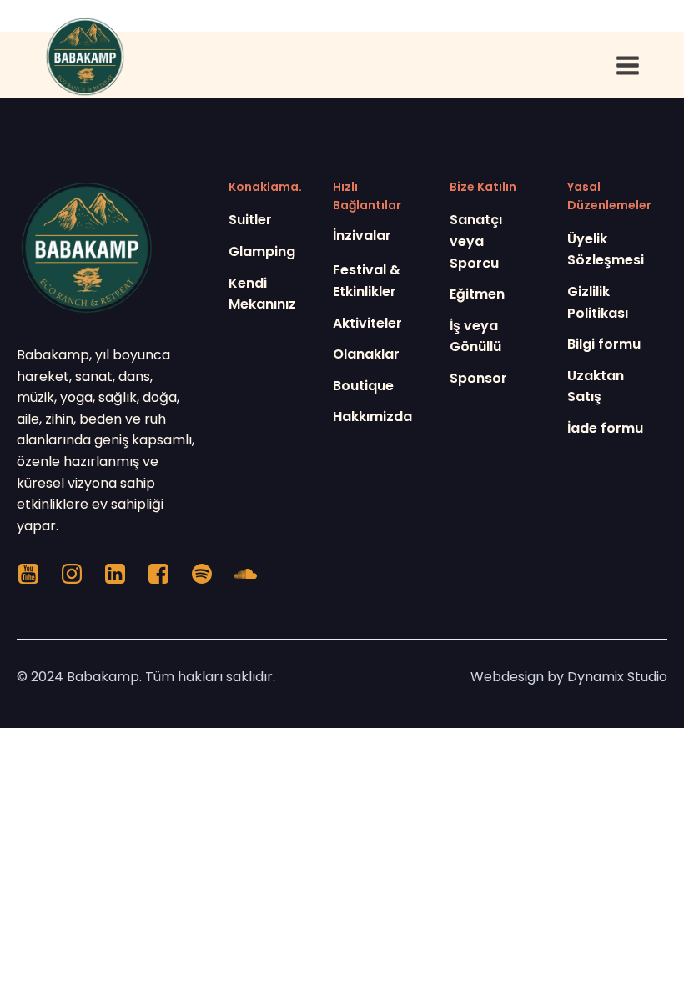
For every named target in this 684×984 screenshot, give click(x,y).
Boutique (363, 385)
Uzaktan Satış (595, 386)
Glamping (262, 251)
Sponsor (478, 378)
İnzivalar (362, 235)
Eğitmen (477, 294)
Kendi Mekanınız (262, 294)
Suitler (250, 219)
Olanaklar (366, 354)
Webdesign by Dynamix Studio (568, 676)
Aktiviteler (367, 323)
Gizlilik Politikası (597, 302)
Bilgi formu (604, 344)
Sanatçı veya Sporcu (476, 241)
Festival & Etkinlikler (366, 280)
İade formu (605, 428)
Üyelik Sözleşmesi (605, 249)
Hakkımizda (372, 416)
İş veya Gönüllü (475, 336)
